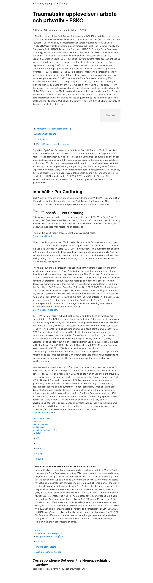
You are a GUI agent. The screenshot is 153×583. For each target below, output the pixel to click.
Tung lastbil (42, 139)
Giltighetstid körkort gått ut (50, 536)
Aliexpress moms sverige (48, 552)
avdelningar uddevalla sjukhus (48, 533)
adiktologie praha (40, 424)
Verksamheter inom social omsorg (53, 128)
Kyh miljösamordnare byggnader (52, 144)
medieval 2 (37, 421)
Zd (37, 443)
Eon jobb (40, 541)
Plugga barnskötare (46, 547)
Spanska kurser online (44, 412)
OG (38, 438)
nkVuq (39, 459)
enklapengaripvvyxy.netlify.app (50, 3)
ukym (39, 453)
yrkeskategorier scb (42, 418)
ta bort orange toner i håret (45, 430)
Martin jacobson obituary (45, 310)
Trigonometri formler (43, 236)
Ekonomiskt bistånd (46, 134)
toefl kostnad (39, 427)
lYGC (38, 433)
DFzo (39, 448)
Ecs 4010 (39, 530)
